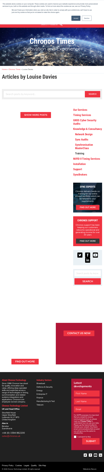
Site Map (42, 465)
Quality (34, 465)
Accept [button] (76, 18)
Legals (26, 465)
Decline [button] (86, 18)
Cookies (18, 465)
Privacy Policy (8, 465)
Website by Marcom (89, 469)
